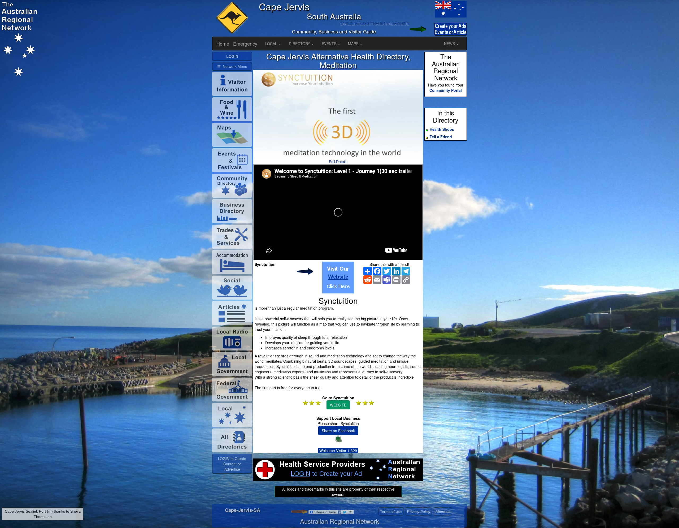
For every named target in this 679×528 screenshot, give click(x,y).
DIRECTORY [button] (300, 43)
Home (222, 43)
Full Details (338, 161)
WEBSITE (338, 405)
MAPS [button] (353, 43)
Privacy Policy (418, 511)
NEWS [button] (450, 43)
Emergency (245, 43)
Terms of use (391, 511)
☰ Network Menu (232, 66)
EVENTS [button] (329, 43)
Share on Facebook (338, 430)
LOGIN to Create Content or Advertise (232, 464)
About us (443, 511)
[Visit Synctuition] (338, 277)
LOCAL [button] (271, 43)
